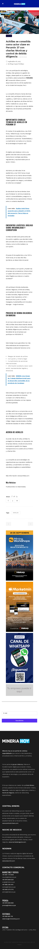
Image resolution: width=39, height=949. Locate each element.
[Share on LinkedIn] (17, 496)
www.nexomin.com (8, 861)
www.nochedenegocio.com (17, 842)
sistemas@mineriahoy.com (11, 919)
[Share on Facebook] (11, 496)
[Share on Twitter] (14, 496)
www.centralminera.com (10, 823)
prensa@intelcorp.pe (9, 905)
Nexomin (5, 790)
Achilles (15, 512)
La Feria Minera (29, 785)
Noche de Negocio (8, 793)
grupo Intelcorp (18, 764)
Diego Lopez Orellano (17, 64)
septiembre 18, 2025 (14, 62)
